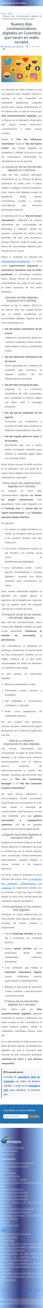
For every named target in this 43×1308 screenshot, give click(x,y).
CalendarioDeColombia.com (15, 261)
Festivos (5, 1221)
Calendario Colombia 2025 (14, 1192)
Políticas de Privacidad (12, 1147)
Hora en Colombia (10, 1176)
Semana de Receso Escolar (14, 1166)
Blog (3, 1230)
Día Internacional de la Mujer (16, 1233)
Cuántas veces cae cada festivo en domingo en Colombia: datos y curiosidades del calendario (21, 1256)
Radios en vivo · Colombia (14, 1179)
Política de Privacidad (12, 1189)
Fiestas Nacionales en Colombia (17, 1162)
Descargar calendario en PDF (16, 1212)
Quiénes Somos (9, 1150)
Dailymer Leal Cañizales (14, 46)
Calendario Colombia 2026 (14, 1195)
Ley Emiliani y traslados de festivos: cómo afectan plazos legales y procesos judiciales (21, 1266)
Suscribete (33, 1116)
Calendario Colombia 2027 (14, 1198)
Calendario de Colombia (13, 3)
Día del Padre (8, 1240)
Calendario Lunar (10, 1225)
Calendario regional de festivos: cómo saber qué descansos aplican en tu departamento (21, 1276)
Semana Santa (8, 1172)
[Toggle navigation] (40, 3)
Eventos (5, 1169)
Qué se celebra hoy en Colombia (17, 1208)
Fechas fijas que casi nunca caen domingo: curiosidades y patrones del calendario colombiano (21, 1247)
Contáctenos (7, 1153)
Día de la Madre (9, 1237)
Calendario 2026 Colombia (8, 1301)
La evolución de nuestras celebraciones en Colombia (21, 883)
